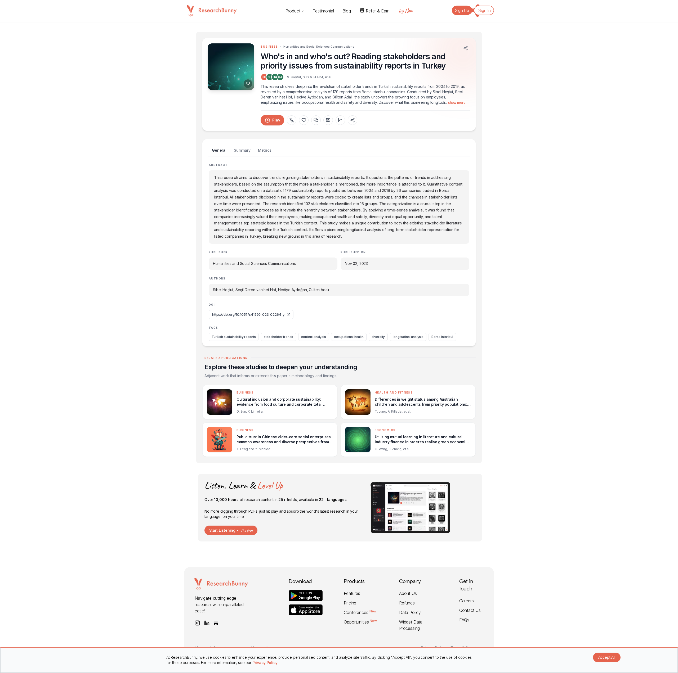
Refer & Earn (378, 10)
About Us (408, 593)
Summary (242, 150)
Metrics (264, 150)
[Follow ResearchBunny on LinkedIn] (206, 623)
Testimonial (323, 10)
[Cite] (328, 120)
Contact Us (470, 610)
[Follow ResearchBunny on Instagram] (197, 623)
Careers (466, 600)
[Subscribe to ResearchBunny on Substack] (216, 623)
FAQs (464, 619)
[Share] (465, 48)
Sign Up (462, 10)
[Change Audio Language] (291, 120)
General (219, 150)
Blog (346, 10)
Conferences (360, 612)
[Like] (248, 83)
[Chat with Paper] (316, 120)
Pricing (350, 603)
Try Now (405, 10)
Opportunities (360, 622)
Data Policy (410, 612)
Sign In (484, 10)
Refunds (407, 603)
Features (352, 593)
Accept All (606, 657)
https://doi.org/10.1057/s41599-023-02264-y (248, 314)
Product (293, 10)
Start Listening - (231, 530)
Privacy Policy (265, 662)
